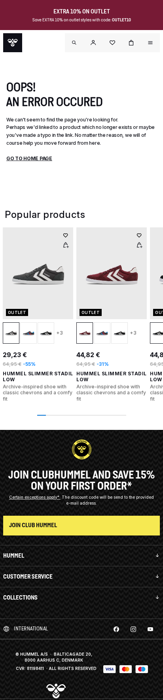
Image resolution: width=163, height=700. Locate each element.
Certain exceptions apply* (35, 497)
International (31, 629)
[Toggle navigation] (74, 42)
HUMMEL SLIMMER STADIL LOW (38, 377)
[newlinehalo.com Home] (12, 42)
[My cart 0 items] (131, 42)
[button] (93, 42)
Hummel (13, 555)
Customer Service (28, 576)
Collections (20, 597)
